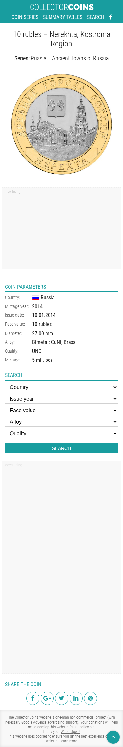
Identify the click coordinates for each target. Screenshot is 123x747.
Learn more (68, 741)
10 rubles (42, 324)
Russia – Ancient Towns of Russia (70, 58)
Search (95, 17)
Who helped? (70, 731)
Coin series (24, 17)
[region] (61, 230)
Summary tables (62, 17)
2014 (37, 306)
